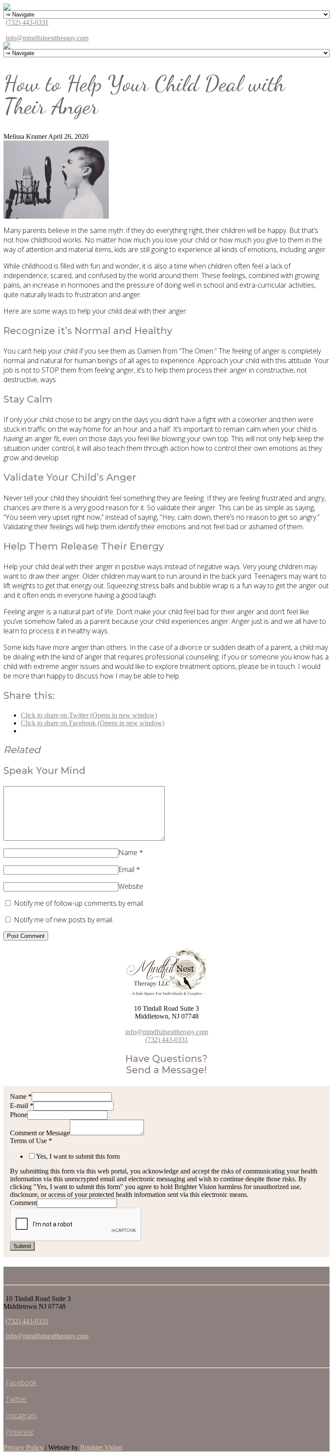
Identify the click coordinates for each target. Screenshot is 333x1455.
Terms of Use (31, 1140)
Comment (23, 1202)
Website (130, 886)
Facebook (21, 1382)
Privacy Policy (23, 1447)
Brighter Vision (101, 1447)
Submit (22, 1246)
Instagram (21, 1415)
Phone (18, 1114)
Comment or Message (40, 1133)
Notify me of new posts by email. (64, 919)
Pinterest (19, 1432)
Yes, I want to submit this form (78, 1156)
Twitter (16, 1399)
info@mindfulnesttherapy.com (47, 38)
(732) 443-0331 (27, 22)
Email (126, 869)
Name (127, 852)
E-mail (21, 1105)
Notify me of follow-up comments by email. (79, 903)
